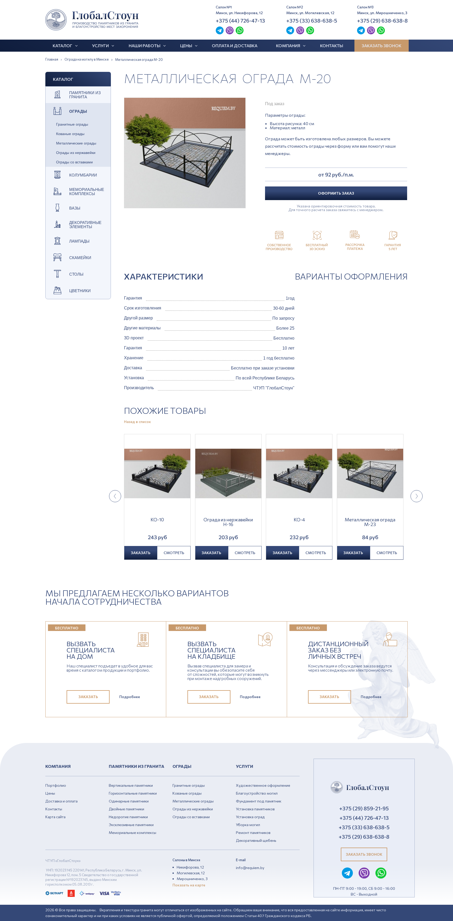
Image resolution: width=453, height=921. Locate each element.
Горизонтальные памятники (133, 793)
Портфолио (55, 785)
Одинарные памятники (129, 801)
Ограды (78, 111)
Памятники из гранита (85, 95)
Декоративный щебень (256, 840)
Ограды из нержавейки (75, 153)
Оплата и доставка (234, 45)
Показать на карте (188, 885)
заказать (140, 552)
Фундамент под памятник (258, 801)
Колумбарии (83, 175)
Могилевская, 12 (191, 873)
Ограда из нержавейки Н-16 (228, 522)
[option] (184, 153)
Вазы (74, 208)
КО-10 (157, 519)
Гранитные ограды (72, 124)
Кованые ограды (70, 134)
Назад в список (137, 422)
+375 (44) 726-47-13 (240, 20)
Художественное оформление (263, 785)
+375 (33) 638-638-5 (311, 20)
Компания (288, 45)
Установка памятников (255, 809)
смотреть (174, 552)
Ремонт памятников (253, 832)
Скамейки (80, 258)
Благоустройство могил (257, 793)
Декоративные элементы (85, 225)
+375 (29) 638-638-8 (382, 20)
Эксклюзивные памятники (131, 824)
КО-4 (299, 519)
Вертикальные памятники (131, 785)
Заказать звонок (381, 45)
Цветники (80, 291)
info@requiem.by (250, 867)
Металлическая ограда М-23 (370, 522)
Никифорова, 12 (190, 867)
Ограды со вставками (74, 162)
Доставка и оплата (61, 801)
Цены (186, 45)
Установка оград (250, 817)
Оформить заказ (336, 193)
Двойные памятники (126, 809)
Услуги (100, 45)
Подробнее (129, 697)
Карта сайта (55, 817)
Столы (76, 274)
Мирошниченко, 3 (192, 878)
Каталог (62, 45)
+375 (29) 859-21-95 (364, 808)
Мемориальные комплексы (86, 192)
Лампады (79, 241)
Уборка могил (248, 824)
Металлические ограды (76, 143)
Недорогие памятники (128, 817)
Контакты (331, 45)
